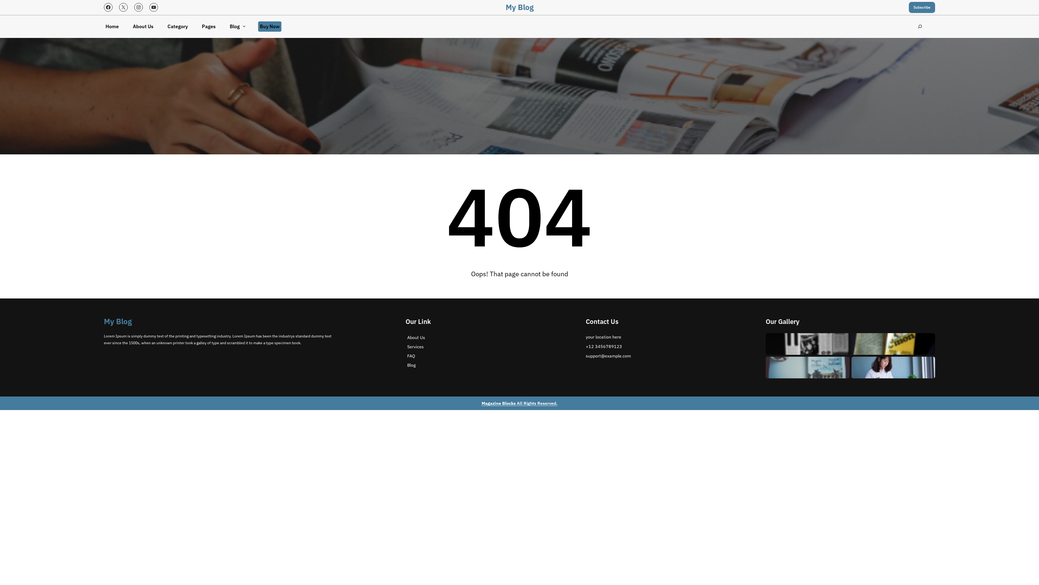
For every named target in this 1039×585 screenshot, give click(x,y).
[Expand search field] (919, 26)
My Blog (520, 7)
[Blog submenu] (244, 26)
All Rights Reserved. (520, 403)
